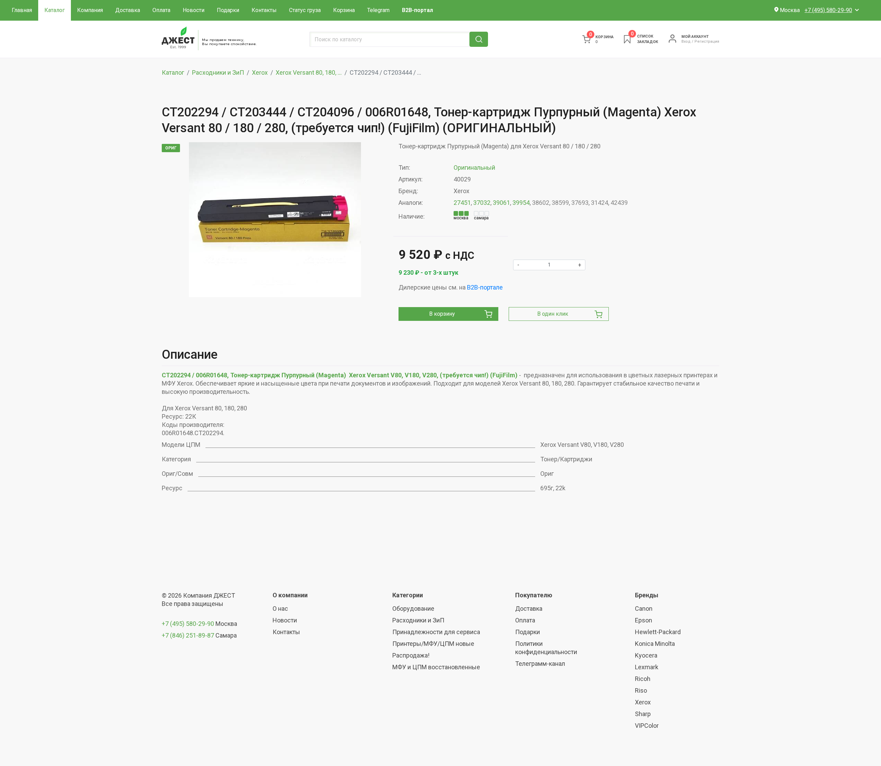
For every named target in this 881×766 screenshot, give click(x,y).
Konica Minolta (655, 643)
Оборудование (413, 608)
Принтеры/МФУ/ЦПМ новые (433, 643)
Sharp (643, 713)
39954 (521, 202)
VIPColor (647, 725)
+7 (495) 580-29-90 (188, 623)
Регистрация (706, 42)
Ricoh (642, 678)
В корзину (442, 314)
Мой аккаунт (695, 36)
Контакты (264, 10)
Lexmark (646, 667)
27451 (462, 202)
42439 (619, 202)
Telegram (378, 10)
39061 (501, 202)
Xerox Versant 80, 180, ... (309, 72)
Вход (686, 42)
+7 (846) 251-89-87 (188, 635)
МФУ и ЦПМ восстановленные (436, 667)
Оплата (161, 10)
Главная (22, 10)
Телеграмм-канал (540, 663)
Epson (643, 620)
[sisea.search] (478, 39)
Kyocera (646, 655)
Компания (90, 10)
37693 (579, 202)
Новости (193, 10)
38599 (560, 202)
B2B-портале (485, 287)
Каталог (54, 10)
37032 (481, 202)
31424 (599, 202)
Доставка (127, 10)
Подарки (228, 10)
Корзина (344, 10)
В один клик (552, 314)
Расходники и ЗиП (218, 72)
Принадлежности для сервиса (436, 632)
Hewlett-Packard (658, 632)
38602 (540, 202)
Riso (641, 690)
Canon (643, 608)
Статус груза (305, 10)
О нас (280, 608)
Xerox (260, 72)
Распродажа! (410, 655)
